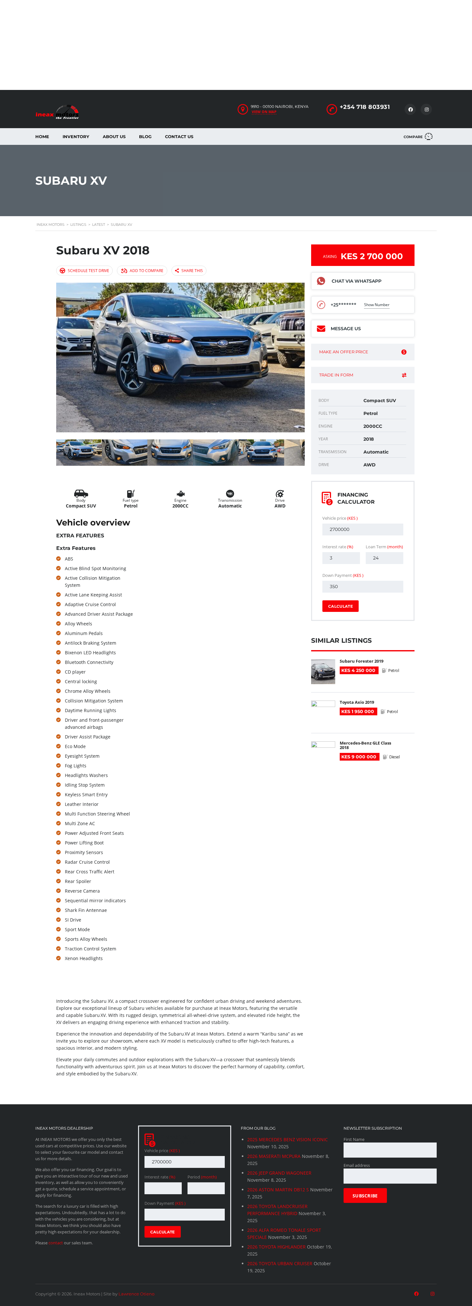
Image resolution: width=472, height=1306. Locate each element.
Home (42, 136)
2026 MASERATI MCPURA (274, 1156)
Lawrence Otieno (136, 1293)
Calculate (340, 606)
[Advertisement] (192, 45)
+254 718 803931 (365, 106)
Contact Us (179, 136)
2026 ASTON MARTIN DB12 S (278, 1190)
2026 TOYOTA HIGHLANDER (276, 1247)
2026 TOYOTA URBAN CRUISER (279, 1263)
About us (114, 136)
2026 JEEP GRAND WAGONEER (279, 1173)
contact (55, 1243)
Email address (357, 1165)
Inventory (76, 136)
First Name (354, 1139)
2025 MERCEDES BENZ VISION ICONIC (287, 1139)
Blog (145, 136)
